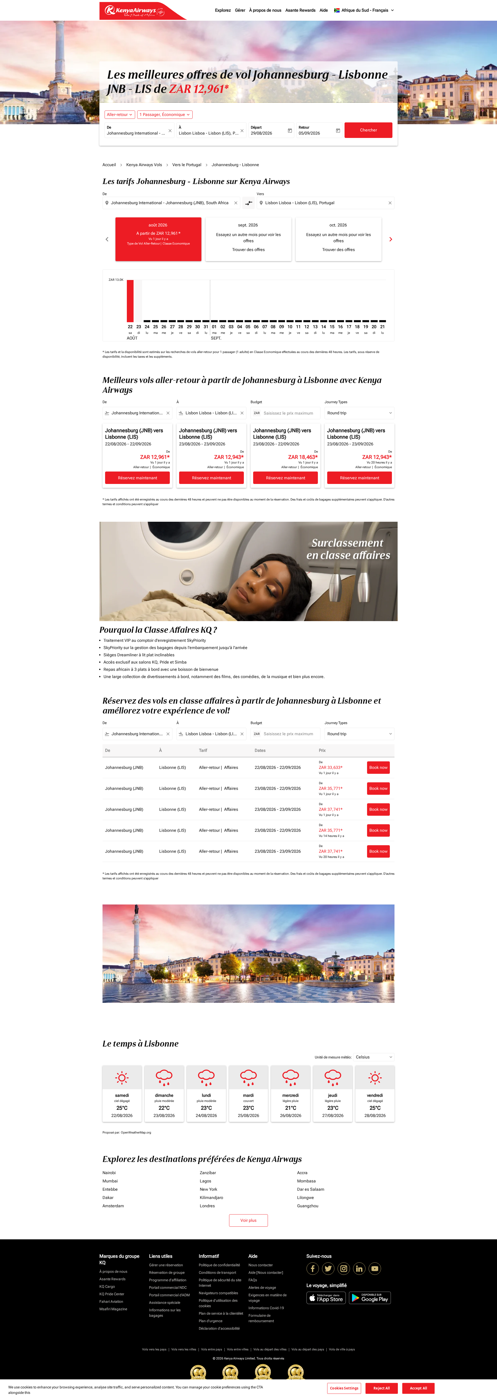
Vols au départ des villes (270, 1349)
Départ (256, 127)
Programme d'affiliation (167, 1280)
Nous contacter (260, 1265)
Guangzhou (307, 1205)
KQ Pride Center (111, 1294)
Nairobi (109, 1172)
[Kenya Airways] (312, 1268)
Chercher (368, 130)
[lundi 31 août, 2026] (205, 321)
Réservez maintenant (137, 477)
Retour (304, 127)
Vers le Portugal (186, 164)
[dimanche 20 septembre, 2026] (374, 321)
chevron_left (107, 239)
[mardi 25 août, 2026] (155, 321)
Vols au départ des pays (307, 1349)
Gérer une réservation (166, 1265)
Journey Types (336, 402)
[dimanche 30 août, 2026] (197, 321)
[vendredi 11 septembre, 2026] (298, 321)
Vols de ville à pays (342, 1349)
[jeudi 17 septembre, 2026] (349, 321)
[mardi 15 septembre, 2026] (332, 321)
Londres (207, 1205)
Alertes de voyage (262, 1287)
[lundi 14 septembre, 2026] (323, 321)
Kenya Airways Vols (144, 164)
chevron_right (390, 239)
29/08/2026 (261, 133)
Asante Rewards (301, 10)
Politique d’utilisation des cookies (218, 1303)
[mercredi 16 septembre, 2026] (340, 321)
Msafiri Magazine (113, 1309)
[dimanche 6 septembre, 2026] (256, 321)
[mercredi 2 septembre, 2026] (222, 321)
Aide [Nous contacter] (265, 1272)
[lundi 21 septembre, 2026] (382, 321)
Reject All (382, 1388)
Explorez (223, 10)
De (109, 127)
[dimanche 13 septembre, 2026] (315, 321)
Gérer (240, 10)
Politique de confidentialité (219, 1265)
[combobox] (137, 133)
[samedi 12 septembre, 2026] (306, 321)
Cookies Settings (344, 1388)
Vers (260, 194)
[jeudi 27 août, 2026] (172, 321)
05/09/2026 (309, 133)
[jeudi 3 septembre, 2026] (231, 321)
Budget (256, 402)
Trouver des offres (248, 249)
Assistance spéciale (164, 1302)
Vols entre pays (211, 1349)
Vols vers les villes (183, 1349)
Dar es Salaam (310, 1189)
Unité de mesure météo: (333, 1057)
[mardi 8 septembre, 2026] (273, 321)
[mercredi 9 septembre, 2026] (281, 321)
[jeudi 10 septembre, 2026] (290, 321)
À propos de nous (265, 10)
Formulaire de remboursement (261, 1318)
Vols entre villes (237, 1349)
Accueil (109, 164)
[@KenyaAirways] (328, 1268)
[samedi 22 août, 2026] (130, 301)
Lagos (205, 1181)
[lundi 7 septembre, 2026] (264, 321)
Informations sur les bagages (165, 1313)
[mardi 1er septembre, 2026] (214, 321)
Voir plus (248, 1220)
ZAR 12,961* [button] (199, 89)
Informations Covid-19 (266, 1308)
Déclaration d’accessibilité (219, 1328)
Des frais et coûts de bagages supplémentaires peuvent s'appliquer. (336, 499)
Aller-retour (117, 114)
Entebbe (110, 1189)
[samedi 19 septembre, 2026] (365, 321)
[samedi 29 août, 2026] (189, 321)
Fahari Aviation (111, 1301)
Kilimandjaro (211, 1197)
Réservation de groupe (167, 1272)
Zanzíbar (208, 1172)
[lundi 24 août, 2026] (147, 321)
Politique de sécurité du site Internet (220, 1282)
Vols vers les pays (154, 1349)
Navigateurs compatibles (218, 1293)
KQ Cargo (107, 1286)
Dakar (108, 1197)
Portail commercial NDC (168, 1287)
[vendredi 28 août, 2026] (180, 321)
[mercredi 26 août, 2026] (163, 321)
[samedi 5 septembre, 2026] (248, 321)
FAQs (252, 1280)
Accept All (418, 1388)
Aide (324, 10)
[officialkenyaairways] (344, 1268)
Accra (302, 1172)
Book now (378, 767)
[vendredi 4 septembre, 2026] (239, 321)
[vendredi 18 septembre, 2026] (357, 321)
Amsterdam (113, 1205)
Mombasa (306, 1181)
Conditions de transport (217, 1272)
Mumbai (110, 1181)
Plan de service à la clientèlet (221, 1313)
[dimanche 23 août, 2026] (138, 301)
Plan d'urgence (210, 1321)
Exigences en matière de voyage (267, 1298)
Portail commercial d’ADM (169, 1295)
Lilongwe (305, 1197)
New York (208, 1189)
